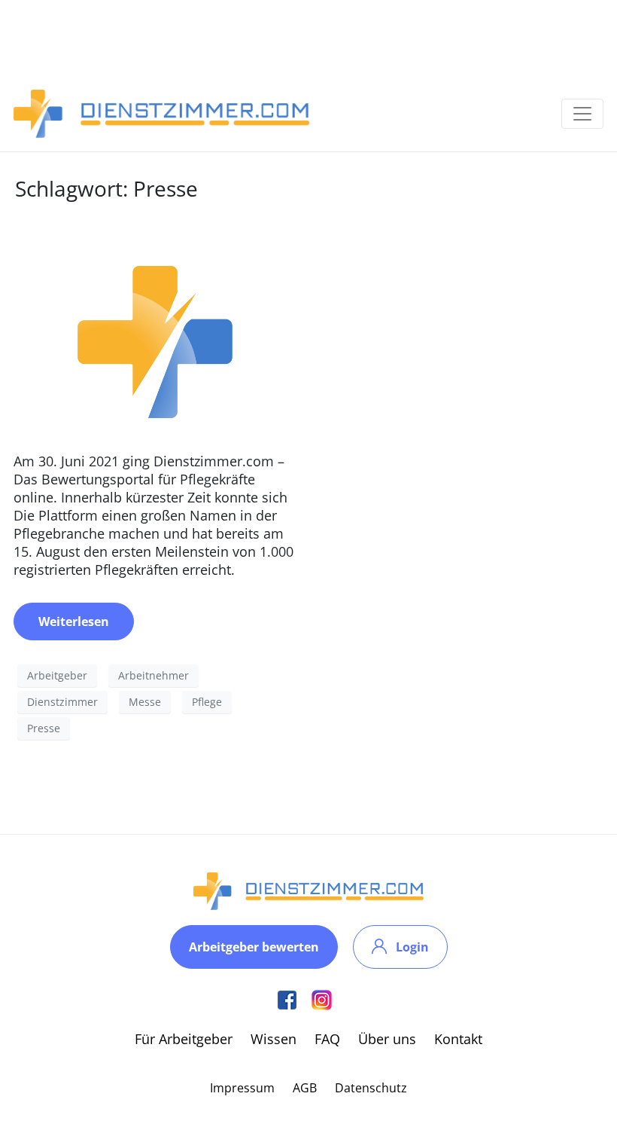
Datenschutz (371, 1088)
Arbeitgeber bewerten (254, 947)
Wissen (273, 1039)
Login (412, 947)
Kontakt (458, 1039)
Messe (145, 702)
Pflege (207, 702)
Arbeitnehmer (153, 675)
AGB (305, 1088)
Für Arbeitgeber (184, 1039)
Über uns (387, 1039)
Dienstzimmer (62, 702)
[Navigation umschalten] (582, 114)
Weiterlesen (73, 621)
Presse (43, 728)
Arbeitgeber (57, 675)
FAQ (327, 1039)
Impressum (242, 1088)
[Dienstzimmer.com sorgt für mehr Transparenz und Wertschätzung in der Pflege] (155, 340)
